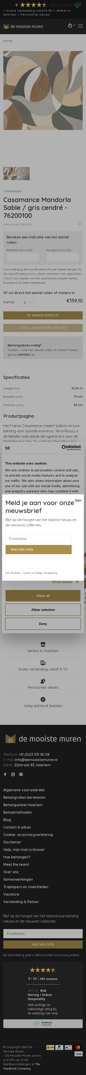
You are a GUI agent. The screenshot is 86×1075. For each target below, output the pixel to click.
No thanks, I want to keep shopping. (32, 573)
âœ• (77, 500)
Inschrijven (22, 550)
